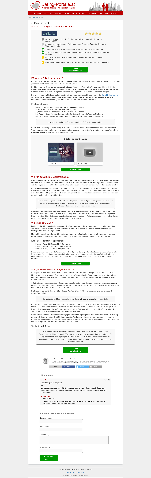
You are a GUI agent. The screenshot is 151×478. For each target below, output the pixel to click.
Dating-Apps (92, 13)
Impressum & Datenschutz (75, 472)
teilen (68, 366)
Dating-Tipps (103, 13)
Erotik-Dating (81, 13)
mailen (95, 366)
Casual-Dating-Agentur (109, 95)
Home (33, 13)
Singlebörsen (42, 13)
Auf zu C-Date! (75, 169)
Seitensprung (69, 13)
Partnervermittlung (55, 13)
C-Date (75, 69)
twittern (82, 366)
